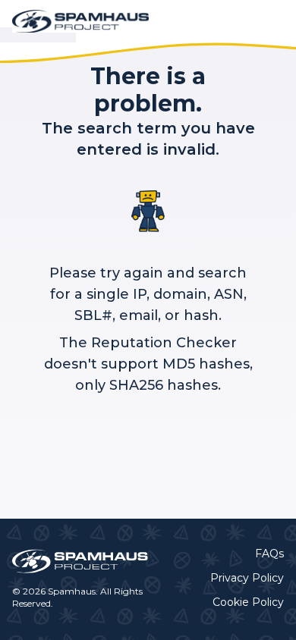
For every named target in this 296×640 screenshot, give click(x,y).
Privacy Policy (247, 578)
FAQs (269, 553)
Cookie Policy (248, 602)
